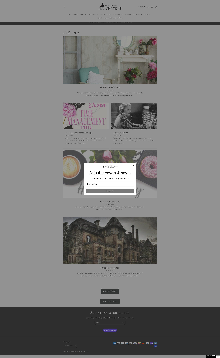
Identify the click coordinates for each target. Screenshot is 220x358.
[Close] (134, 165)
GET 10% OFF (110, 191)
